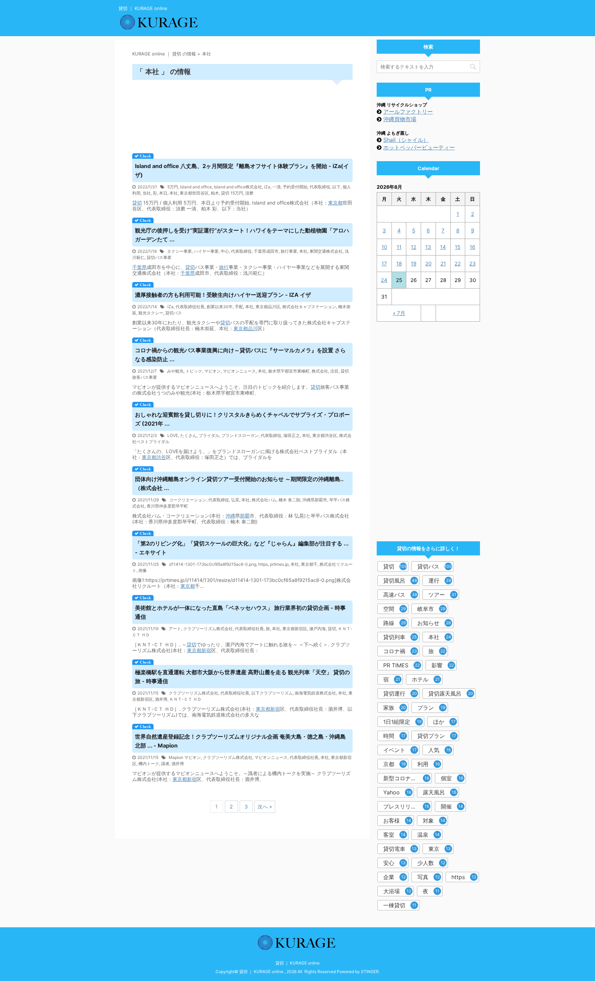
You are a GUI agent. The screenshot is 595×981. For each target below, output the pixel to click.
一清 (276, 186)
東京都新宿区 (294, 628)
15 (457, 247)
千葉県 (139, 267)
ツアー (442, 594)
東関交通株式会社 (326, 251)
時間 (394, 735)
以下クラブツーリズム (272, 693)
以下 (336, 186)
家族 (394, 707)
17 (384, 263)
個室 (452, 778)
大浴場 (397, 891)
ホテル (426, 679)
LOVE (172, 435)
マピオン (212, 371)
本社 (173, 193)
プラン (431, 707)
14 (443, 247)
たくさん (188, 435)
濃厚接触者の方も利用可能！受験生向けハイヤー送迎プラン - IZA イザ (223, 294)
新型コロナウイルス (407, 778)
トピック (194, 371)
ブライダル (209, 435)
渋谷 (161, 457)
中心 (225, 251)
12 (413, 247)
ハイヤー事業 (206, 251)
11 (399, 247)
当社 (147, 193)
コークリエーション (187, 499)
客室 (394, 834)
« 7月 (399, 313)
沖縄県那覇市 (314, 499)
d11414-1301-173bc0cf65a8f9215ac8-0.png (212, 564)
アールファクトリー (408, 111)
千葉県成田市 (266, 251)
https (263, 564)
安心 (394, 862)
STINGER (370, 971)
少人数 (431, 862)
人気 (439, 750)
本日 (163, 193)
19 (413, 263)
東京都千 (309, 564)
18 (399, 263)
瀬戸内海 (317, 628)
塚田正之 (291, 435)
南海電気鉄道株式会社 (315, 693)
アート (175, 628)
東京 (439, 848)
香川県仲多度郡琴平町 (167, 506)
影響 (442, 665)
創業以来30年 (220, 306)
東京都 (335, 203)
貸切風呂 (400, 580)
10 (384, 247)
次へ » (265, 806)
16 (472, 247)
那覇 (245, 516)
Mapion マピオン (185, 757)
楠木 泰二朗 (289, 499)
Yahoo (397, 792)
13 (428, 247)
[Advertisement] (242, 114)
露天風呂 (439, 792)
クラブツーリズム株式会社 (208, 628)
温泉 (428, 834)
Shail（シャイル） (406, 139)
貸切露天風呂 (450, 693)
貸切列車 (400, 637)
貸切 (137, 203)
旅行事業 (289, 251)
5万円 (172, 186)
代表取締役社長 (190, 306)
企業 (394, 877)
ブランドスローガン (240, 435)
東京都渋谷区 (324, 435)
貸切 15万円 (232, 193)
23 (472, 263)
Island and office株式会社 (238, 186)
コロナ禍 (400, 651)
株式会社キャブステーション (309, 306)
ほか (444, 721)
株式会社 (320, 371)
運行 (439, 580)
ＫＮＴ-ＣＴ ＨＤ (185, 699)
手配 (239, 306)
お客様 (397, 820)
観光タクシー (150, 312)
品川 (253, 328)
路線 (394, 622)
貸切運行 (400, 693)
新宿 (206, 650)
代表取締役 (320, 186)
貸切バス (173, 312)
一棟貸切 (399, 905)
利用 (428, 764)
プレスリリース (406, 806)
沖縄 (230, 516)
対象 (434, 820)
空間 (394, 608)
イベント (400, 750)
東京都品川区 (267, 306)
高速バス (400, 594)
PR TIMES (401, 665)
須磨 (249, 193)
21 (443, 263)
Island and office (196, 186)
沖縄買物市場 (399, 119)
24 (384, 280)
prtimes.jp (279, 564)
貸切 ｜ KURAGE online (297, 963)
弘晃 (235, 499)
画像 (142, 570)
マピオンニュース (239, 371)
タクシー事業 (179, 251)
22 (458, 263)
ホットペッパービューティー (419, 147)
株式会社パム (264, 499)
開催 (452, 806)
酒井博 (161, 699)
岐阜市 (431, 608)
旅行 (224, 267)
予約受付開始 (295, 186)
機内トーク (148, 763)
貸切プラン (436, 735)
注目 (334, 371)
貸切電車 (400, 848)
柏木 (215, 193)
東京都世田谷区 (194, 193)
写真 (428, 877)
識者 (165, 763)
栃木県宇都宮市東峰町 (289, 371)
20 (428, 263)
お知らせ (434, 622)
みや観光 (175, 371)
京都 (394, 764)
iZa (267, 186)
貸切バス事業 (159, 257)
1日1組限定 (402, 721)
